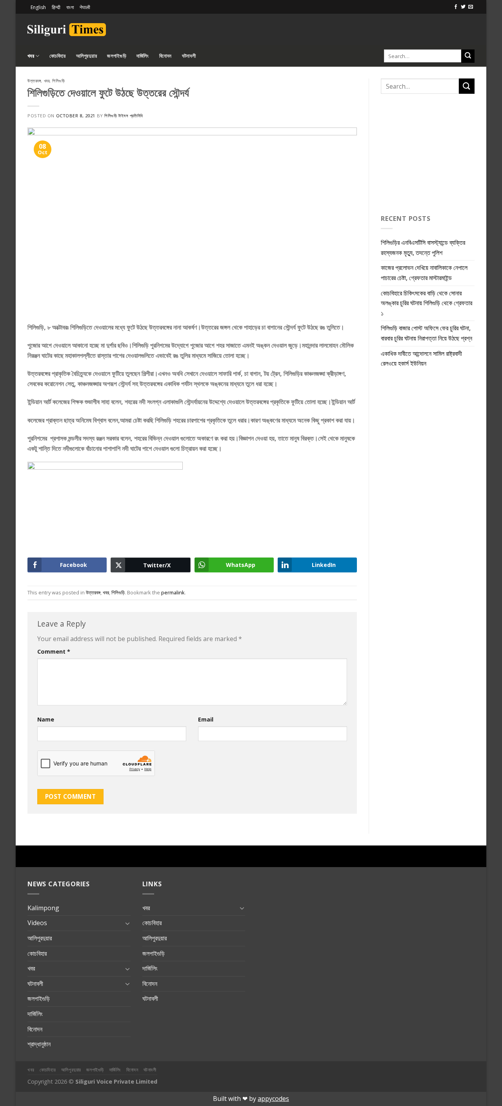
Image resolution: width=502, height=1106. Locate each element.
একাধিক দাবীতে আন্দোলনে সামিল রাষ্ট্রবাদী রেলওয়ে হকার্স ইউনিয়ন (421, 358)
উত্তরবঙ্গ (34, 81)
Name (45, 719)
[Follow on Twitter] (463, 7)
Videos (37, 922)
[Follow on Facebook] (455, 7)
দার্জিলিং (142, 55)
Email (205, 719)
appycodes (273, 1098)
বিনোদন (165, 55)
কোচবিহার (57, 55)
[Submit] (468, 56)
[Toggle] (127, 923)
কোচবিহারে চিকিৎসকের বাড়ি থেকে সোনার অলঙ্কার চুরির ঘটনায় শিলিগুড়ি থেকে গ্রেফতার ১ (426, 303)
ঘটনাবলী (189, 55)
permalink (173, 592)
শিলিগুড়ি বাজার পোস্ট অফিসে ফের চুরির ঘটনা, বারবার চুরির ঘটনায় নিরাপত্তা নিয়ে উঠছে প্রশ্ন (426, 333)
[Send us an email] (470, 7)
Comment (53, 651)
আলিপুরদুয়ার (86, 55)
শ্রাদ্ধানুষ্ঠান (39, 1044)
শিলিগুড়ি (58, 81)
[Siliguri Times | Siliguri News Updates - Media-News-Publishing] (66, 29)
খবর (30, 55)
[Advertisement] (383, 28)
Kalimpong (43, 908)
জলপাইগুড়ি (116, 55)
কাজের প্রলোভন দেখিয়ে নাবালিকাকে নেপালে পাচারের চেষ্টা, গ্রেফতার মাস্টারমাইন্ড (424, 272)
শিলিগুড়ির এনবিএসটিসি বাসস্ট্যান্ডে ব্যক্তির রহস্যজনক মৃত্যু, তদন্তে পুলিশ (423, 247)
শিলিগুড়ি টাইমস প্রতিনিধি (123, 115)
